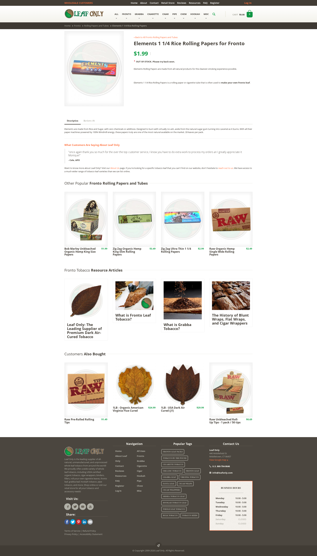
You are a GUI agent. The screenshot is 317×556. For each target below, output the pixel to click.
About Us (114, 168)
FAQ (205, 2)
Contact (154, 2)
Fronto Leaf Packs (173, 451)
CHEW (183, 14)
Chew (140, 485)
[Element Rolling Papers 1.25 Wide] (94, 68)
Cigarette (142, 465)
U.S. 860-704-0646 (221, 466)
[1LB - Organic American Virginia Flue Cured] (134, 383)
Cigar (139, 470)
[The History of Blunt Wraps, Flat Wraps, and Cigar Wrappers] (231, 295)
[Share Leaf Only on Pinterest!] (78, 521)
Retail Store (168, 2)
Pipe (139, 480)
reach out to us (225, 168)
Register (214, 2)
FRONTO (126, 14)
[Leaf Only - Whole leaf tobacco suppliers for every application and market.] (86, 13)
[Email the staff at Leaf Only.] (83, 507)
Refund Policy (89, 530)
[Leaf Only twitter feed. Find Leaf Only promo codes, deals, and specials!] (75, 507)
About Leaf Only (121, 458)
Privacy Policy (71, 534)
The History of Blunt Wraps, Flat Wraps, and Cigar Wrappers (230, 319)
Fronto (140, 456)
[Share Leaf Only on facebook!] (67, 521)
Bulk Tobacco (170, 515)
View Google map (218, 459)
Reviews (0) (89, 120)
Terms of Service (72, 530)
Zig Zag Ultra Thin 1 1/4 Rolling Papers (176, 250)
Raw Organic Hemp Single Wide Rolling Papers (222, 251)
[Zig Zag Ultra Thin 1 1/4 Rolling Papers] (182, 219)
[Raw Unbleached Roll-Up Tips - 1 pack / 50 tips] (231, 389)
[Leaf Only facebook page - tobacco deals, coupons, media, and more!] (67, 507)
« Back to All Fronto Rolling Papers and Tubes (156, 37)
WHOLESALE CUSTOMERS (78, 2)
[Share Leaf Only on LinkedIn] (84, 521)
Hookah (141, 475)
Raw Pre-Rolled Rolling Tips (79, 421)
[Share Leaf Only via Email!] (90, 521)
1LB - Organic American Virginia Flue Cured (128, 409)
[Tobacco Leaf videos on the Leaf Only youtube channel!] (90, 507)
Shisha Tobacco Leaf (174, 496)
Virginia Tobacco (189, 477)
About (143, 2)
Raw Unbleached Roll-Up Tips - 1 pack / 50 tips (225, 421)
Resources (194, 2)
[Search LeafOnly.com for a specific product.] (214, 14)
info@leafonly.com (222, 472)
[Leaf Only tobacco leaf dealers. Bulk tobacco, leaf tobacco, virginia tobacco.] (85, 451)
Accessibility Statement (91, 534)
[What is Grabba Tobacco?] (183, 300)
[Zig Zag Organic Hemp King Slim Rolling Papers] (134, 219)
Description (72, 120)
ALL (116, 14)
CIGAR (165, 14)
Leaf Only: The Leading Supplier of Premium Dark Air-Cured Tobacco (84, 330)
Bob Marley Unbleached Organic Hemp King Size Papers (80, 251)
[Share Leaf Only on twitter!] (72, 521)
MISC (206, 14)
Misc (139, 490)
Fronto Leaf (192, 471)
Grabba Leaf (169, 477)
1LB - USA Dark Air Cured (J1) (173, 409)
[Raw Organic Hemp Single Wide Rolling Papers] (231, 219)
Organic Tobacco (172, 471)
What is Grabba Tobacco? (177, 326)
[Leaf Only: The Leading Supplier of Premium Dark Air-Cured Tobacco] (86, 300)
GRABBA (139, 14)
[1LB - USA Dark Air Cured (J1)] (182, 383)
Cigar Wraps (185, 483)
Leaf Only (214, 450)
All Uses (141, 451)
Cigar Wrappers (171, 490)
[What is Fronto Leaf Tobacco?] (134, 295)
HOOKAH (195, 14)
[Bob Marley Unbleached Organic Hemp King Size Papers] (86, 219)
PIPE (174, 14)
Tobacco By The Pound (174, 458)
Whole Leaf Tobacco (174, 509)
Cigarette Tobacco (173, 464)
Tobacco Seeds (189, 515)
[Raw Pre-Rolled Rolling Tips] (86, 389)
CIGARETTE (153, 14)
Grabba (141, 460)
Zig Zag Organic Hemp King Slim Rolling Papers (127, 251)
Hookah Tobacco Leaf (175, 502)
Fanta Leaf (168, 483)
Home (134, 2)
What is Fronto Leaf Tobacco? (133, 317)
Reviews (181, 2)
